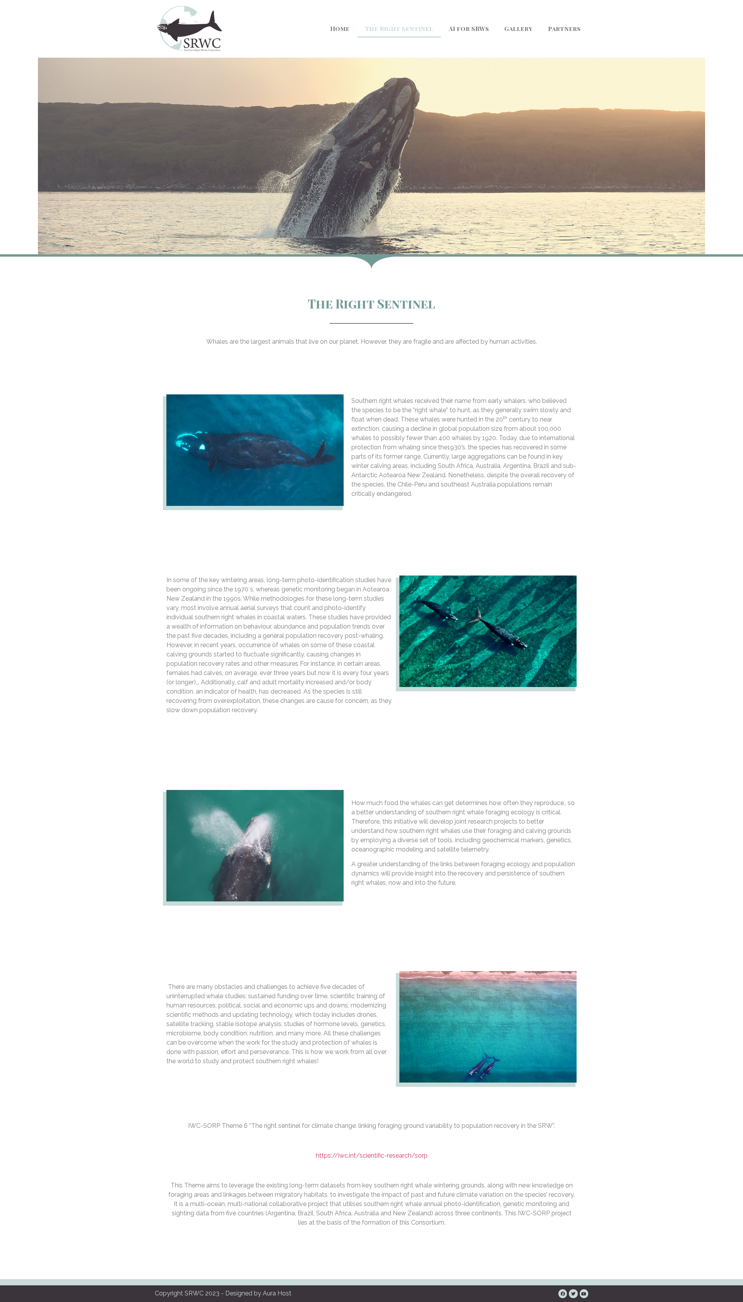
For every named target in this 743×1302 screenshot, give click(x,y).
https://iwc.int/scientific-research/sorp (372, 1155)
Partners (564, 28)
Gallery (518, 28)
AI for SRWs (469, 28)
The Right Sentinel (399, 28)
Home (339, 28)
